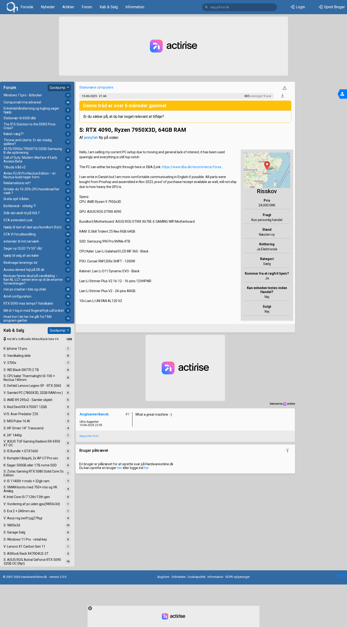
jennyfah (91, 137)
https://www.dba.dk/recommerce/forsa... (192, 167)
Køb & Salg (109, 7)
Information (134, 7)
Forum (87, 7)
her (119, 468)
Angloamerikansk (94, 414)
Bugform (163, 577)
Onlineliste (178, 577)
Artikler (68, 7)
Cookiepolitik (196, 577)
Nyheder (48, 7)
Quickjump (58, 88)
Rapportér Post (89, 436)
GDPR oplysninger (237, 577)
